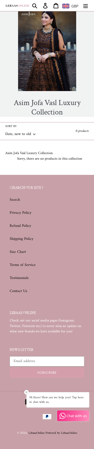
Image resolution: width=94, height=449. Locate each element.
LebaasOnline (37, 433)
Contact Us (18, 291)
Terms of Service (23, 265)
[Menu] (85, 5)
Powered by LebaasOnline (61, 433)
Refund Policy (20, 225)
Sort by (11, 126)
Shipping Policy (21, 238)
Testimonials (19, 278)
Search (15, 199)
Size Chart (18, 252)
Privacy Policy (20, 212)
